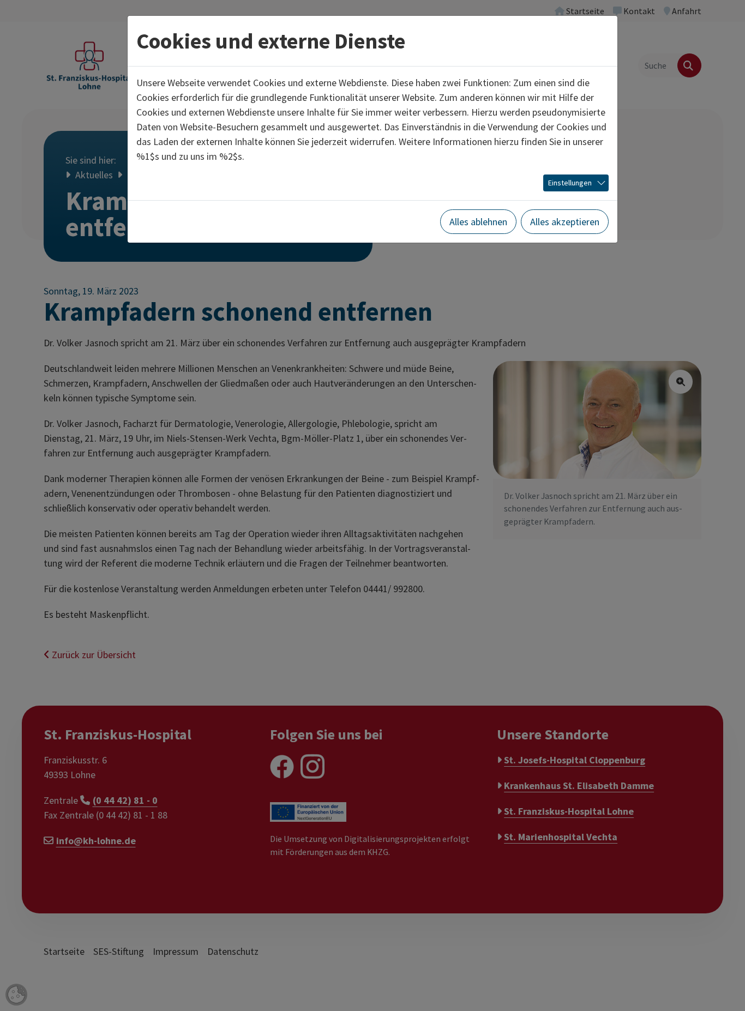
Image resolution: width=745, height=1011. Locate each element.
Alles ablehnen (478, 221)
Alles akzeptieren (564, 221)
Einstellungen (570, 183)
